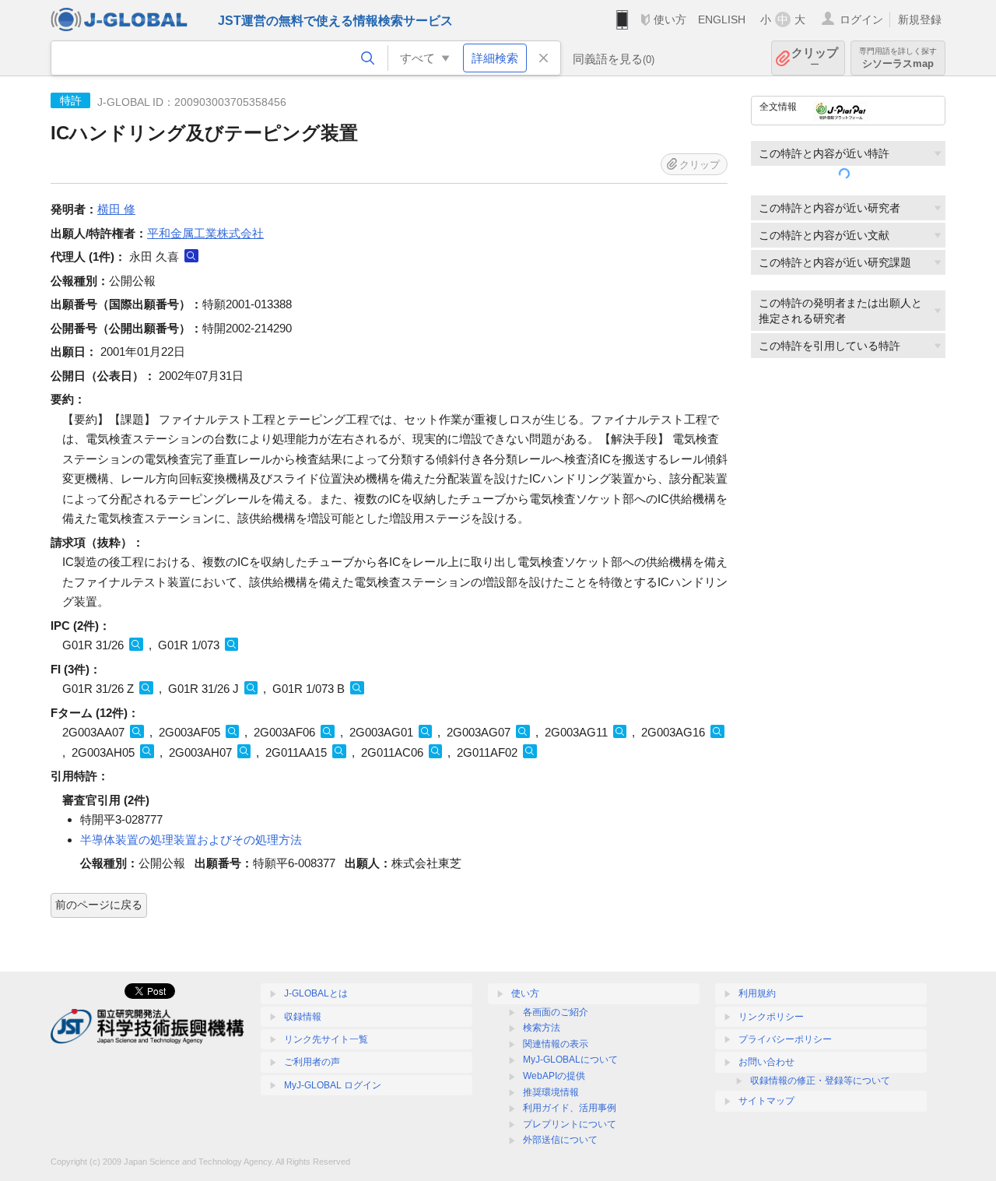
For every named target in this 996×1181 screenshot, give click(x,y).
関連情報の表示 (555, 1044)
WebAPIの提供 (554, 1075)
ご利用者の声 (312, 1061)
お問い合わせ (766, 1061)
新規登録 (920, 19)
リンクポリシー (771, 1016)
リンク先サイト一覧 (326, 1039)
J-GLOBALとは (316, 993)
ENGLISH (721, 19)
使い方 (670, 19)
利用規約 (757, 993)
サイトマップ (766, 1100)
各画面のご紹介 (555, 1012)
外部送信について (560, 1139)
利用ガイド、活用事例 (569, 1107)
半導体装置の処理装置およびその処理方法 (191, 839)
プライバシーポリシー (785, 1039)
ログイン (861, 19)
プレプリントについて (569, 1124)
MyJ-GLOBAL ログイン (332, 1085)
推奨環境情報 (551, 1092)
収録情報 (302, 1016)
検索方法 (541, 1027)
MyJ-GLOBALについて (570, 1059)
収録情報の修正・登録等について (820, 1080)
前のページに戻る (98, 904)
